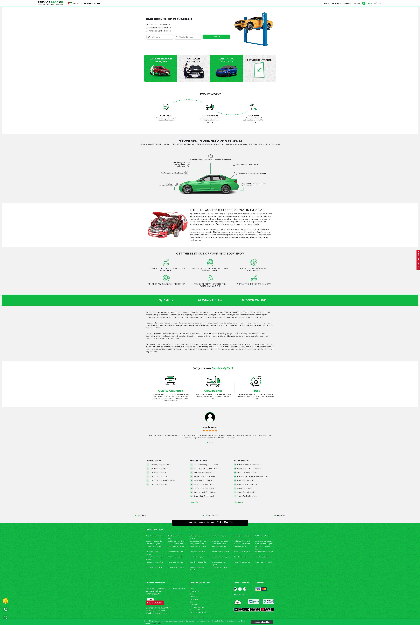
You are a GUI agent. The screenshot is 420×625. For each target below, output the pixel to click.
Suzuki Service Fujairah (154, 567)
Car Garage (194, 599)
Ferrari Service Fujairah (263, 541)
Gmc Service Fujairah (219, 544)
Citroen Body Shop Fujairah (204, 496)
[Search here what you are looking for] (363, 3)
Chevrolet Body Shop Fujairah (205, 492)
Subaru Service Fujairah (263, 562)
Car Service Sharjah (197, 610)
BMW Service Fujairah (263, 536)
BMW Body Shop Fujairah (203, 480)
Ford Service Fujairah (175, 544)
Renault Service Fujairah (198, 562)
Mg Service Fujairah (175, 557)
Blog (191, 602)
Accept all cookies (262, 622)
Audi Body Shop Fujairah (203, 472)
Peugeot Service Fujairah (155, 562)
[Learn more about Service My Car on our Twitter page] (235, 589)
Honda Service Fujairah (242, 544)
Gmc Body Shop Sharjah (159, 484)
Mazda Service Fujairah (242, 551)
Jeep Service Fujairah (219, 546)
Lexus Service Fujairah (176, 551)
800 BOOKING (155, 602)
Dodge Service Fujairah (242, 541)
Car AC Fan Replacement (247, 496)
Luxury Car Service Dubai (246, 472)
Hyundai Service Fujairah (154, 546)
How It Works (336, 3)
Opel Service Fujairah (262, 557)
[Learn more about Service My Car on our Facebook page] (240, 589)
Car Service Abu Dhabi (198, 612)
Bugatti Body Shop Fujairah (204, 484)
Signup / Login (375, 3)
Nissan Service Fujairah (242, 557)
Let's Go (216, 37)
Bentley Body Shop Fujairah (204, 476)
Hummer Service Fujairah (264, 544)
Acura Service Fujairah (154, 536)
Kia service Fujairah (240, 546)
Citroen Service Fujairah (220, 541)
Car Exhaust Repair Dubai (247, 484)
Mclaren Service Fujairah (264, 551)
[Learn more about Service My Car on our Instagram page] (244, 589)
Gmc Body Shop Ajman (159, 469)
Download (193, 604)
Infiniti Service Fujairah (176, 546)
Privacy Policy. (156, 623)
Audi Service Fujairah (219, 536)
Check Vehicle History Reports (249, 469)
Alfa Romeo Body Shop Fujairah (206, 465)
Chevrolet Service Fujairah (199, 541)
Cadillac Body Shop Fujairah (204, 488)
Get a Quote (224, 522)
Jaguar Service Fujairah (198, 546)
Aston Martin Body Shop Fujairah (206, 469)
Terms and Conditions (197, 618)
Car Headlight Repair (245, 480)
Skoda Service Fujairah (242, 562)
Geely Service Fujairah (198, 544)
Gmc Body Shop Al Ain (158, 472)
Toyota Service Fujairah (176, 567)
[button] (207, 443)
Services (346, 3)
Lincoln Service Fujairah (198, 551)
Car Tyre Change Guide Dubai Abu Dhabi (252, 476)
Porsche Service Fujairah (176, 562)
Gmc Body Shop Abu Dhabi (160, 465)
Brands (356, 3)
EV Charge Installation (197, 607)
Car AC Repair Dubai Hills (246, 492)
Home (327, 3)
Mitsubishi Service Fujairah (221, 557)
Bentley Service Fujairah (242, 536)
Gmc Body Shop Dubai (158, 476)
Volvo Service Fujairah (219, 567)
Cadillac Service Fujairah (176, 541)
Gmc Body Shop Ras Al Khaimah (162, 480)
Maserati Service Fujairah (220, 551)
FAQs (191, 594)
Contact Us (193, 596)
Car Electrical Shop (244, 488)
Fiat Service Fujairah (153, 544)
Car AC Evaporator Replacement (249, 465)
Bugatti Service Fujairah (154, 541)
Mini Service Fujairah (197, 557)
